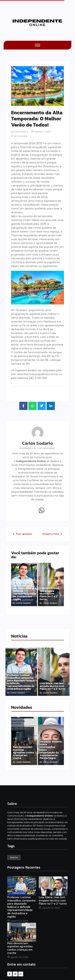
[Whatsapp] (42, 510)
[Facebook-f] (9, 974)
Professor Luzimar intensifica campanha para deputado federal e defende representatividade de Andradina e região (24, 589)
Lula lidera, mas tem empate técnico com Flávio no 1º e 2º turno (49, 593)
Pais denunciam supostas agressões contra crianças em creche (23, 752)
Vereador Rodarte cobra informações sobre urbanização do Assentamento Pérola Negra (51, 749)
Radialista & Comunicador (37, 448)
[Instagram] (15, 974)
